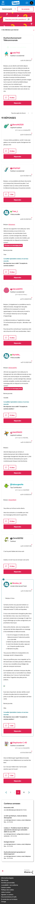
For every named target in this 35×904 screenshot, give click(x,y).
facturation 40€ (9, 807)
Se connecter (26, 9)
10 (24, 792)
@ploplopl (11, 224)
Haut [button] (2, 871)
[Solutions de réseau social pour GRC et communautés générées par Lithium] (28, 871)
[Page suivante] (29, 792)
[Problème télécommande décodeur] (28, 113)
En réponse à (23, 130)
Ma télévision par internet (10, 30)
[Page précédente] (6, 792)
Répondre (17, 103)
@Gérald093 (12, 368)
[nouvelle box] (32, 113)
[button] (6, 97)
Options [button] (32, 30)
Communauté (7, 9)
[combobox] (17, 19)
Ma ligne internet (9, 842)
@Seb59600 (12, 500)
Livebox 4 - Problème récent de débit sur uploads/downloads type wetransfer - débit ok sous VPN (16, 830)
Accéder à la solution (18, 47)
